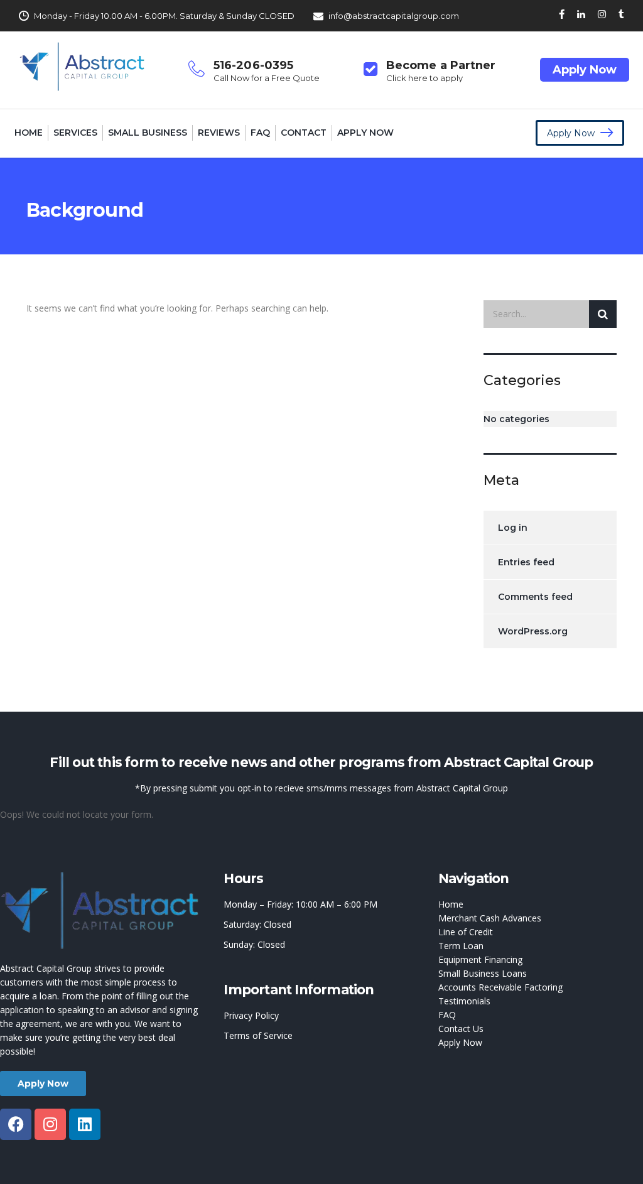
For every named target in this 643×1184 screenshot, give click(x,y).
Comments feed (535, 596)
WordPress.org (533, 631)
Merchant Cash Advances (489, 918)
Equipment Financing (480, 959)
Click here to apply (424, 78)
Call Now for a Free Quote (266, 78)
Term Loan (461, 946)
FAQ (260, 132)
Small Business (147, 132)
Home (28, 132)
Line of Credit (465, 932)
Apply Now (585, 70)
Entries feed (526, 562)
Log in (512, 527)
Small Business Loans (482, 973)
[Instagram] (50, 1124)
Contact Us (461, 1029)
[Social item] (562, 15)
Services (75, 132)
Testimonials (464, 1001)
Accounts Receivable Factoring (500, 987)
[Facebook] (15, 1124)
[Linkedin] (84, 1124)
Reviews (219, 132)
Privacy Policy (251, 1015)
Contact (304, 132)
